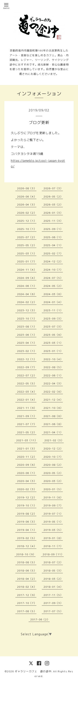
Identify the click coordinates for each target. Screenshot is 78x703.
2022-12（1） (26, 359)
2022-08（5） (53, 367)
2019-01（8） (53, 538)
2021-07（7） (26, 424)
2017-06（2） (40, 619)
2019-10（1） (26, 505)
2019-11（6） (53, 497)
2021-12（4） (53, 399)
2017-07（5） (53, 611)
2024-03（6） (53, 294)
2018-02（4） (26, 587)
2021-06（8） (53, 424)
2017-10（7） (26, 603)
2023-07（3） (53, 326)
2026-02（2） (26, 213)
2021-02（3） (54, 440)
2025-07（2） (26, 237)
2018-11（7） (53, 546)
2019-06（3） (26, 521)
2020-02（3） (26, 489)
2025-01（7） (26, 261)
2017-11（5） (53, 595)
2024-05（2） (53, 286)
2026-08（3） (26, 188)
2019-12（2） (26, 497)
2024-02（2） (26, 302)
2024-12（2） (53, 261)
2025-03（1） (26, 253)
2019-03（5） (53, 530)
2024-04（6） (26, 294)
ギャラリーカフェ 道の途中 (33, 671)
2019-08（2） (26, 513)
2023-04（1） (26, 343)
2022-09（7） (26, 367)
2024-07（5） (53, 278)
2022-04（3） (53, 383)
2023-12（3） (26, 310)
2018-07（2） (53, 562)
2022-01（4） (26, 399)
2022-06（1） (53, 375)
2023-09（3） (53, 318)
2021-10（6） (53, 408)
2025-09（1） (53, 229)
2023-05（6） (53, 335)
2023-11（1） (53, 310)
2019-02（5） (26, 538)
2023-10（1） (26, 318)
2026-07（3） (53, 188)
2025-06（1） (53, 237)
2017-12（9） (26, 595)
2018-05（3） (53, 570)
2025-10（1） (26, 229)
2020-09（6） (26, 465)
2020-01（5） (53, 489)
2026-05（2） (53, 196)
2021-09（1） (26, 416)
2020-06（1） (26, 473)
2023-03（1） (53, 343)
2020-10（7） (53, 457)
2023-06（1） (26, 335)
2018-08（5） (26, 562)
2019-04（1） (26, 530)
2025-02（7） (53, 253)
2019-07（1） (53, 513)
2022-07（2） (26, 375)
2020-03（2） (53, 481)
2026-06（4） (26, 196)
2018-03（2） (53, 579)
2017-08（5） (26, 611)
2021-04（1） (53, 432)
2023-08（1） (26, 326)
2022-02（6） (53, 391)
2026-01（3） (53, 213)
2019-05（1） (53, 521)
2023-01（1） (53, 351)
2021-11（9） (26, 408)
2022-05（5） (26, 383)
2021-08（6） (53, 416)
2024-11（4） (26, 269)
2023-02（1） (26, 351)
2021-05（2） (26, 432)
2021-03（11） (26, 440)
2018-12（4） (26, 546)
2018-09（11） (53, 554)
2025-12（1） (26, 221)
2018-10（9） (26, 554)
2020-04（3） (26, 481)
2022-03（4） (26, 391)
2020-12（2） (53, 448)
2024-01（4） (53, 302)
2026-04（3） (26, 204)
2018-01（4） (53, 587)
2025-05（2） (26, 245)
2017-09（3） (53, 603)
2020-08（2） (53, 465)
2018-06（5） (26, 570)
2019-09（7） (53, 505)
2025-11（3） (53, 221)
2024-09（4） (26, 278)
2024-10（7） (53, 269)
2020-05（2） (53, 473)
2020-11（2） (26, 457)
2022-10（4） (53, 359)
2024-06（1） (26, 286)
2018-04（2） (26, 579)
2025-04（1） (53, 245)
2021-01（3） (26, 448)
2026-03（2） (53, 204)
